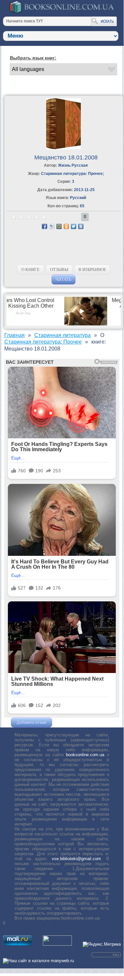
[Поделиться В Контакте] (80, 226)
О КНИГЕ (30, 269)
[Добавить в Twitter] (73, 226)
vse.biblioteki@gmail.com (76, 858)
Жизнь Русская (73, 165)
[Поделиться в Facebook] (44, 226)
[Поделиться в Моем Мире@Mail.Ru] (59, 226)
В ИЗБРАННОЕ (92, 269)
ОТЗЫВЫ (59, 269)
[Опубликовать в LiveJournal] (51, 226)
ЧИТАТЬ (63, 279)
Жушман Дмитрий (71, 722)
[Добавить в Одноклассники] (66, 226)
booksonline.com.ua (85, 754)
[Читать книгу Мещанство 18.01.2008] (63, 147)
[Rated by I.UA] (57, 944)
